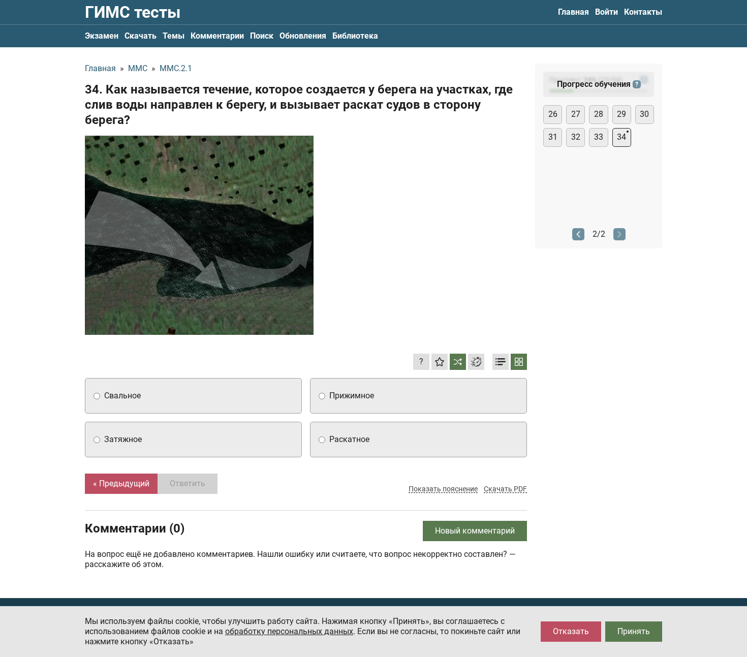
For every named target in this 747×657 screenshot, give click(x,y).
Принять (633, 631)
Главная (573, 12)
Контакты (643, 12)
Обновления (302, 36)
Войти (606, 12)
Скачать (140, 36)
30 (644, 114)
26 (552, 114)
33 (598, 137)
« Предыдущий (121, 483)
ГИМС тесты (132, 12)
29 (621, 114)
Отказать (571, 631)
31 (552, 137)
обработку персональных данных (289, 631)
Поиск (261, 36)
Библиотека (355, 36)
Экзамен (101, 36)
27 (575, 114)
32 (575, 137)
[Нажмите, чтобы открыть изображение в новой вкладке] (199, 235)
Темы (173, 36)
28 (598, 114)
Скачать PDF (505, 489)
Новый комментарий (475, 531)
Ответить (187, 483)
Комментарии (217, 36)
